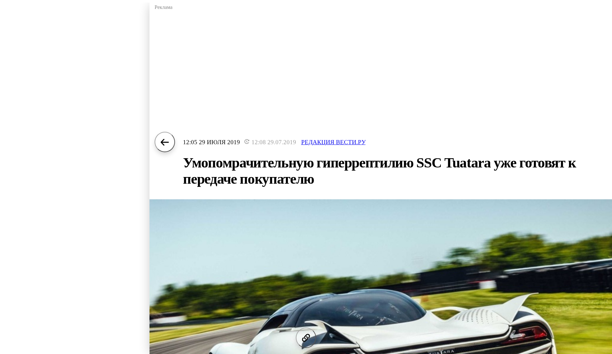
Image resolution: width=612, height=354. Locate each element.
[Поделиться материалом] (306, 338)
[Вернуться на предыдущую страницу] (165, 142)
